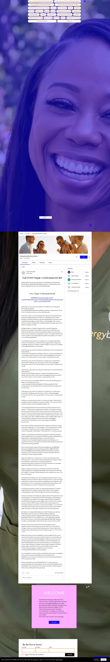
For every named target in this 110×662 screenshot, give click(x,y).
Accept (103, 659)
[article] (42, 425)
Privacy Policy (59, 659)
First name (24, 647)
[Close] (108, 659)
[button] (90, 224)
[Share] (62, 272)
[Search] (77, 257)
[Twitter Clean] (88, 586)
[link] (25, 262)
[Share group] (89, 257)
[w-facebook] (87, 587)
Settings (96, 659)
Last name (37, 647)
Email (50, 647)
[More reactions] (28, 573)
